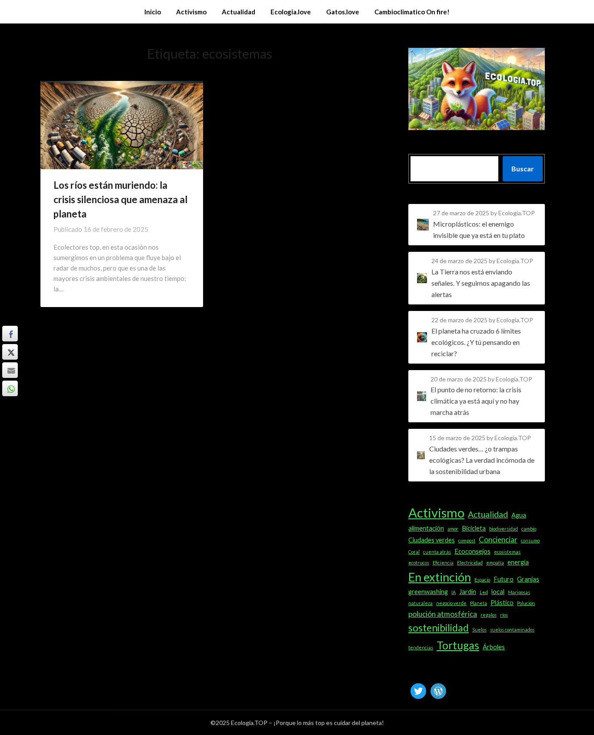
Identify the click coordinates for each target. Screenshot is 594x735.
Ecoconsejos (472, 551)
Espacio (482, 579)
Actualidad (238, 12)
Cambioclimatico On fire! (412, 12)
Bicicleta (474, 528)
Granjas (528, 579)
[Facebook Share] (10, 333)
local (497, 591)
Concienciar (498, 539)
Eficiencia (443, 562)
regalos (489, 615)
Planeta (478, 603)
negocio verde (451, 603)
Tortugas (458, 644)
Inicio (152, 12)
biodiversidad (503, 528)
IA (453, 592)
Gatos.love (342, 12)
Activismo (191, 12)
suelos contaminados (512, 629)
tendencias (420, 647)
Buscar (522, 168)
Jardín (467, 591)
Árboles (494, 647)
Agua (518, 515)
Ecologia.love (290, 12)
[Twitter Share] (10, 352)
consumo (530, 540)
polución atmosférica (442, 613)
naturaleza (420, 603)
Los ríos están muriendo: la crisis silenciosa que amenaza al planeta (120, 199)
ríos (504, 615)
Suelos (479, 629)
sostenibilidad (438, 628)
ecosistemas (507, 552)
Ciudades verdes (431, 540)
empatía (495, 562)
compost (466, 540)
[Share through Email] (10, 370)
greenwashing (428, 591)
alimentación (426, 528)
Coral (414, 552)
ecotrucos (418, 562)
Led (484, 592)
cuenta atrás (437, 552)
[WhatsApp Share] (10, 388)
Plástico (502, 602)
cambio (528, 528)
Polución (526, 603)
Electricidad (470, 562)
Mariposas (519, 592)
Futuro (504, 579)
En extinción (439, 577)
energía (518, 562)
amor (452, 528)
